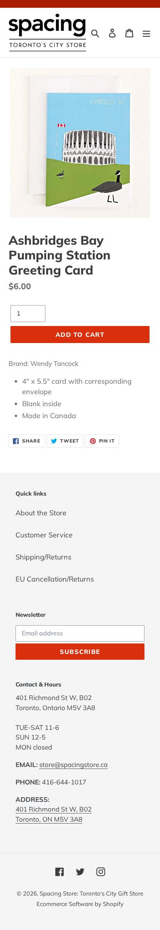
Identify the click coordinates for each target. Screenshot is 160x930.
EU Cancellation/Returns (55, 579)
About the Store (41, 512)
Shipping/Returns (43, 557)
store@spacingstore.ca (73, 764)
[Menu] (146, 32)
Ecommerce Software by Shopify (80, 904)
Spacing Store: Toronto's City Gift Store (91, 893)
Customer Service (44, 534)
